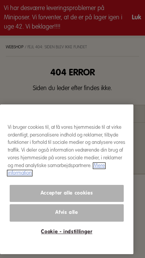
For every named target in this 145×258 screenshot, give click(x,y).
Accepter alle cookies (67, 193)
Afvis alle (66, 212)
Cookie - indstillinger (66, 231)
